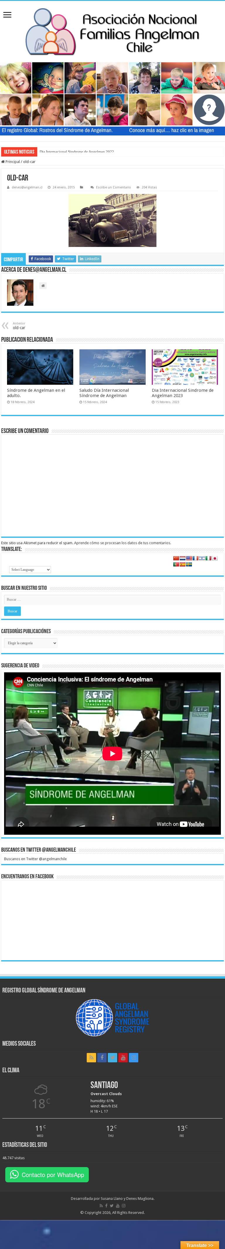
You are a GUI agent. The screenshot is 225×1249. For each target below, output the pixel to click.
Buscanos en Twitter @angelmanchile (38, 850)
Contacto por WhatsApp (53, 1174)
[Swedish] (189, 564)
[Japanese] (215, 558)
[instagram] (133, 1057)
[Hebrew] (202, 558)
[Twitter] (112, 1057)
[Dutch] (182, 558)
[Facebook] (102, 1057)
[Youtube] (123, 1057)
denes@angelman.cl (27, 187)
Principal (12, 161)
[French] (195, 558)
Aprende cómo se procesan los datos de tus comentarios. (122, 543)
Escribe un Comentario (113, 187)
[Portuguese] (176, 564)
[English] (189, 558)
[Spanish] (182, 564)
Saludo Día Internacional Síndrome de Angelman (104, 393)
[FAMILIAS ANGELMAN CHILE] (112, 31)
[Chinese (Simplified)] (176, 558)
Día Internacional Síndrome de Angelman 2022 (77, 152)
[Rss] (91, 1057)
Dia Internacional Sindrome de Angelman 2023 (183, 393)
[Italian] (208, 558)
